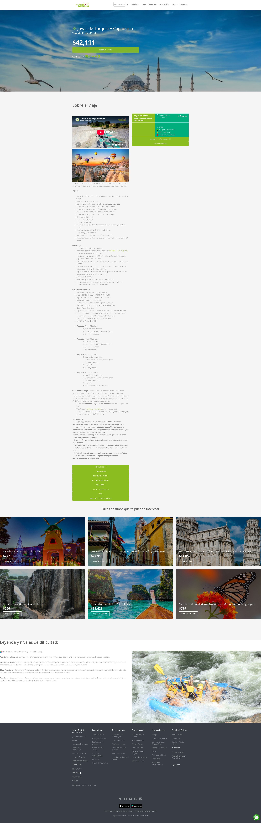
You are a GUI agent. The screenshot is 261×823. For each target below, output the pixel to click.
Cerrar (154, 35)
